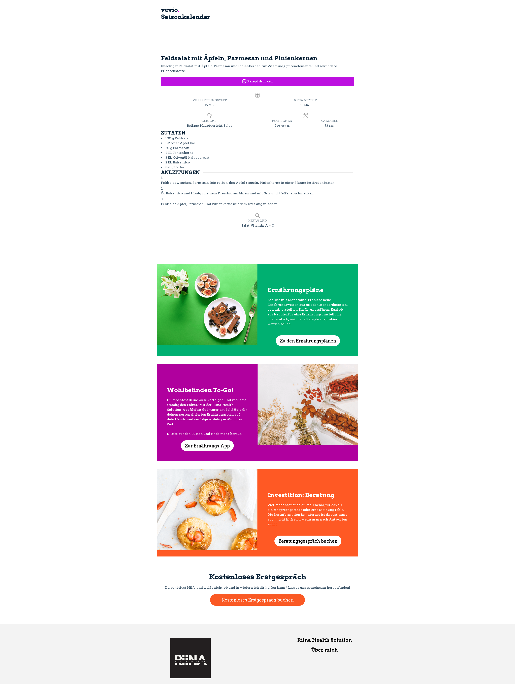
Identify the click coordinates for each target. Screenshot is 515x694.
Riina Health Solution (324, 640)
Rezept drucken (259, 81)
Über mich (324, 650)
